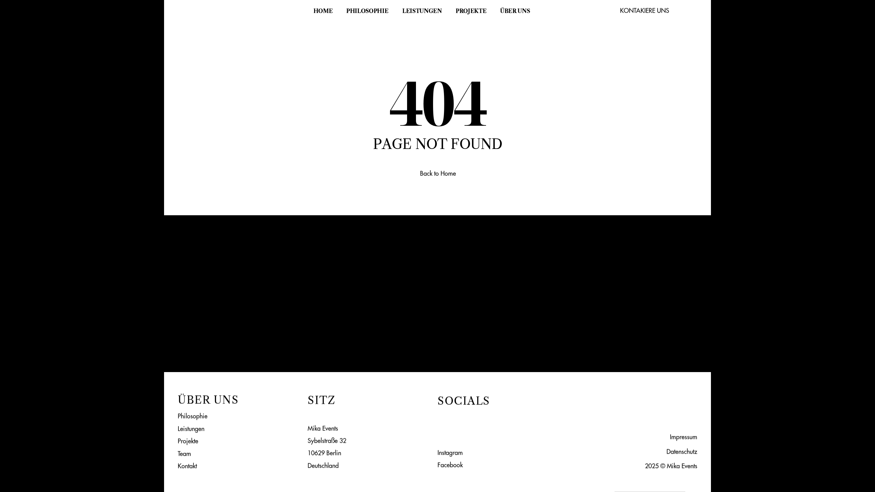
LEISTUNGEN (422, 11)
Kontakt (187, 466)
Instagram (450, 452)
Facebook (450, 464)
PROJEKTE (471, 11)
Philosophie (192, 416)
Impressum (683, 437)
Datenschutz (682, 451)
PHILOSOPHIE (367, 11)
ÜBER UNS (515, 11)
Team (184, 453)
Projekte (188, 441)
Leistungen (191, 428)
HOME (323, 11)
